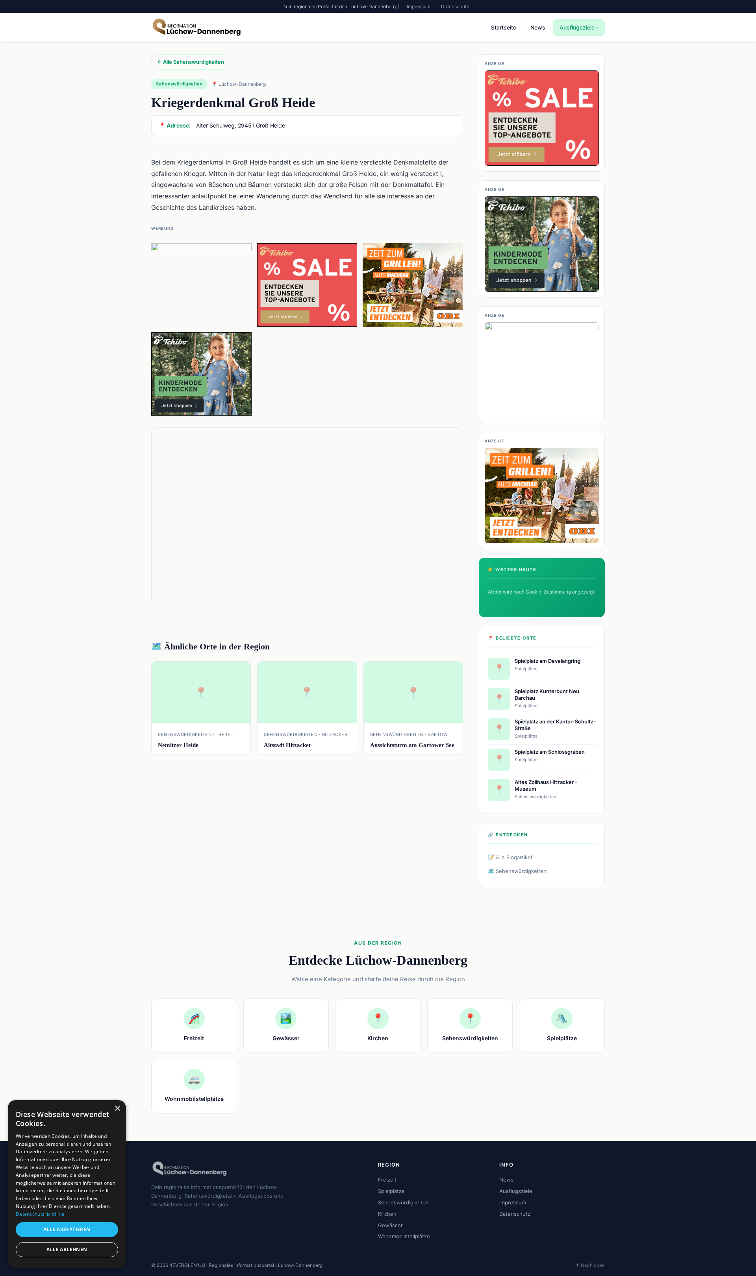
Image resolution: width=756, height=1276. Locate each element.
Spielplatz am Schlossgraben (550, 752)
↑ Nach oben (590, 1265)
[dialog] (67, 1184)
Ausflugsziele (579, 27)
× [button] (117, 1108)
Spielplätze (391, 1191)
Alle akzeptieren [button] (66, 1229)
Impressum (418, 6)
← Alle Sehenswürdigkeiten (190, 62)
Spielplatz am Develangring (547, 661)
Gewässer (390, 1225)
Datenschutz (455, 6)
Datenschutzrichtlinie (40, 1214)
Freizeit (387, 1179)
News (537, 27)
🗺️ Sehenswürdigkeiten (517, 871)
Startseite (503, 27)
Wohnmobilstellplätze (404, 1236)
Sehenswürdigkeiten (403, 1202)
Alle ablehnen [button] (66, 1249)
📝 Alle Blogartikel (510, 857)
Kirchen (387, 1214)
